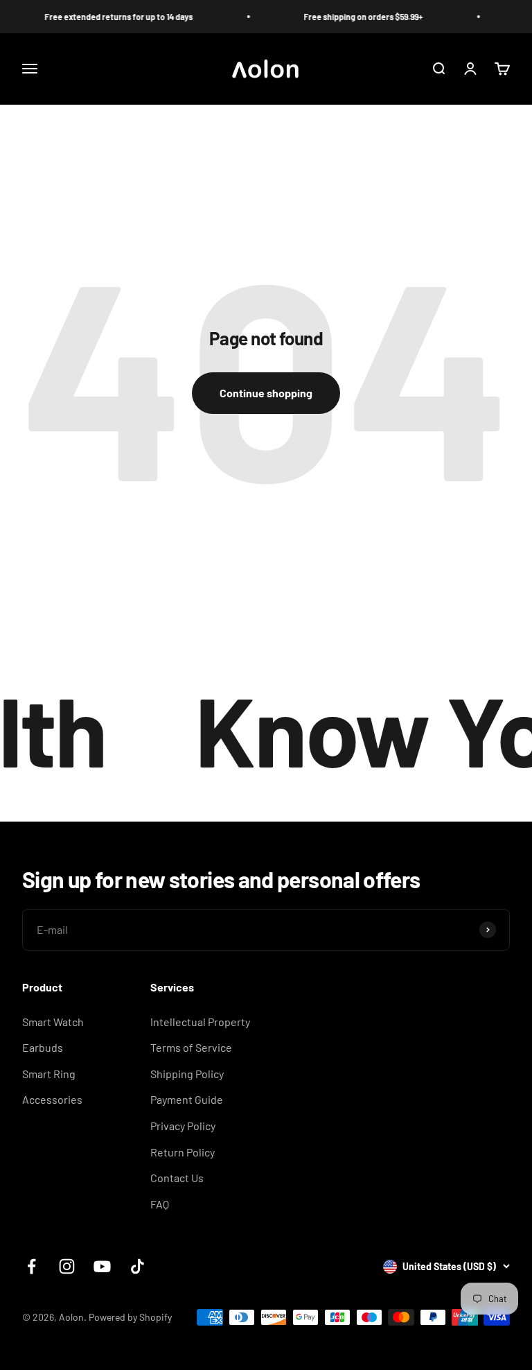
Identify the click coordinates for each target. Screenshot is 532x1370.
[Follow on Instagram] (66, 1266)
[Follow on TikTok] (137, 1266)
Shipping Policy (187, 1073)
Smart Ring (49, 1073)
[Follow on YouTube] (102, 1266)
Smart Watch (53, 1021)
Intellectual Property (200, 1021)
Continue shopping (266, 392)
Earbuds (42, 1047)
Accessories (52, 1099)
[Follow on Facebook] (31, 1266)
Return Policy (182, 1152)
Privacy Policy (182, 1125)
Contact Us (177, 1177)
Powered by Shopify (130, 1317)
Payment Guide (186, 1099)
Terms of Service (191, 1047)
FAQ (159, 1204)
